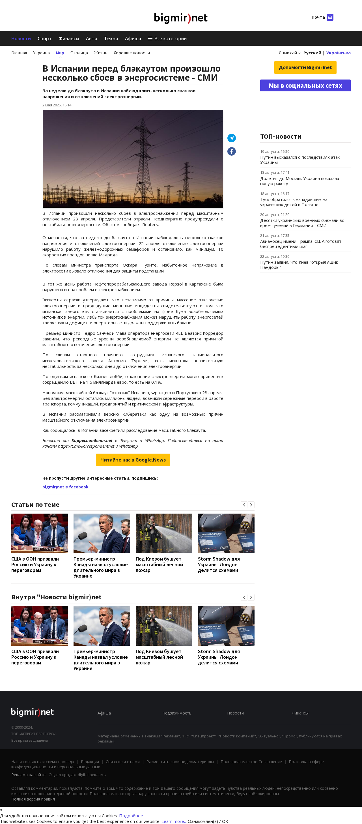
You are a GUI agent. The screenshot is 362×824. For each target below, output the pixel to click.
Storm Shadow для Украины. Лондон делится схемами (219, 564)
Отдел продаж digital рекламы (77, 774)
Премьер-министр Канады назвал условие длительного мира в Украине (101, 567)
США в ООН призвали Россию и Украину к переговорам (35, 564)
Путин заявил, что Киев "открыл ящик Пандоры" (299, 264)
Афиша (133, 38)
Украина (41, 52)
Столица (79, 52)
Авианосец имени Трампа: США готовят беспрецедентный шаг (300, 243)
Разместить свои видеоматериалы (180, 761)
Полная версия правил (33, 799)
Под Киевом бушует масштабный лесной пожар (159, 564)
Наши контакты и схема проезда (42, 761)
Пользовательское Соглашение (251, 761)
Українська (338, 52)
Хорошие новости (132, 52)
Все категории (170, 38)
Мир (60, 52)
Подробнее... (132, 815)
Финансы (69, 38)
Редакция (90, 761)
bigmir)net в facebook (65, 487)
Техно (111, 38)
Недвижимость (176, 713)
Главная (19, 52)
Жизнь (100, 52)
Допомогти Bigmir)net (305, 67)
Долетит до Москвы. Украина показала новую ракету (299, 180)
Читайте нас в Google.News (133, 460)
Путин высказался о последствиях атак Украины (300, 159)
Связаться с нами (123, 761)
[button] (244, 504)
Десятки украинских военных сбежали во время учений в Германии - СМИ (302, 222)
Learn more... (174, 821)
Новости (21, 38)
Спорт (45, 38)
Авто (91, 38)
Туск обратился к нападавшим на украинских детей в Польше (293, 201)
